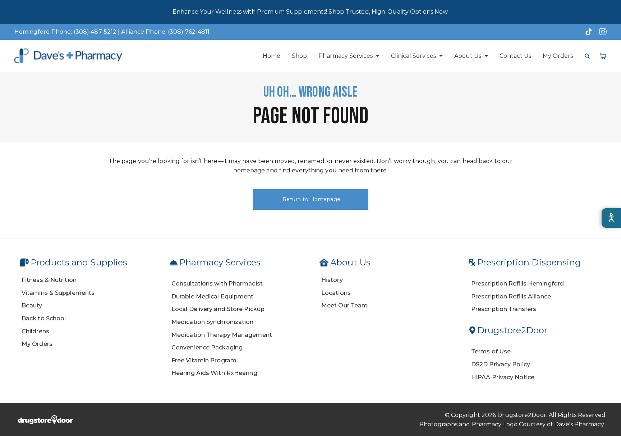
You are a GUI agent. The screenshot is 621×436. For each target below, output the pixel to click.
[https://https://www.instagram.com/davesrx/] (600, 31)
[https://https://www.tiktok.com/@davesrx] (586, 31)
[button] (349, 56)
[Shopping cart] (603, 56)
